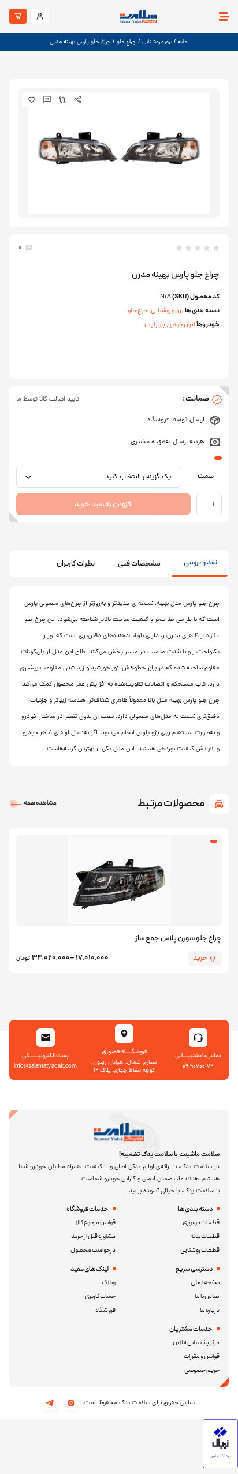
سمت (206, 476)
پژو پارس (154, 325)
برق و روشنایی (157, 42)
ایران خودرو (181, 325)
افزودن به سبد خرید (104, 504)
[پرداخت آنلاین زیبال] (220, 1467)
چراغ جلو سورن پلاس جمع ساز (178, 938)
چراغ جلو (126, 42)
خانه (183, 42)
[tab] (200, 563)
